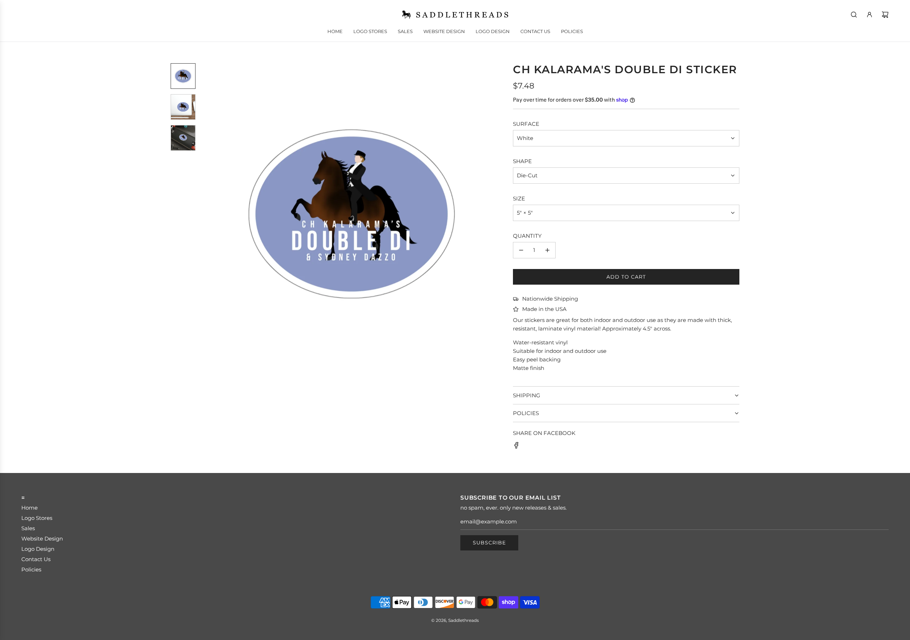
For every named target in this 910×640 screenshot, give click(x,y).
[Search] (854, 14)
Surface (526, 123)
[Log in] (869, 14)
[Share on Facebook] (516, 446)
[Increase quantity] (547, 250)
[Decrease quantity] (521, 250)
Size (519, 198)
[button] (210, 214)
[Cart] (885, 14)
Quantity (527, 235)
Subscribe (489, 542)
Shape (522, 161)
